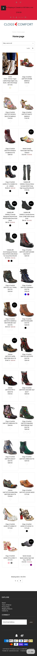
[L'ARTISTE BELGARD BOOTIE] (27, 309)
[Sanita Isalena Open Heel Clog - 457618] (27, 543)
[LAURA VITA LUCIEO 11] (10, 546)
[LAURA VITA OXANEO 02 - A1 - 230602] (10, 171)
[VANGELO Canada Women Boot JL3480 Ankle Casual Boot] (27, 205)
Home (14, 32)
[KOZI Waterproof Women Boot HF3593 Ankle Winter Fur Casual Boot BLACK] (10, 237)
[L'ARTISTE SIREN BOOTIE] (10, 412)
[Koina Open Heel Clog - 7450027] (27, 137)
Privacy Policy (5, 607)
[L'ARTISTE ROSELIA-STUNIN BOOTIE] (10, 136)
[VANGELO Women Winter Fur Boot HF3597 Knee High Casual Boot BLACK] (27, 172)
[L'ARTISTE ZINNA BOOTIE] (27, 447)
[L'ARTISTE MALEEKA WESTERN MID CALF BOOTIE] (27, 412)
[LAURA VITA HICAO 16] (27, 514)
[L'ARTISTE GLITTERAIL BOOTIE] (10, 276)
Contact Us (5, 611)
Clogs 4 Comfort (21, 649)
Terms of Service (6, 605)
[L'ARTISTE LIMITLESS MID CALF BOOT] (27, 240)
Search (4, 603)
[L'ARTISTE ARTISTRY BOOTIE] (27, 345)
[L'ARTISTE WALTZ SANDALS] (27, 103)
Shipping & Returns (7, 609)
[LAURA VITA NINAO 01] (10, 514)
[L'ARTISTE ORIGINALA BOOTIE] (27, 276)
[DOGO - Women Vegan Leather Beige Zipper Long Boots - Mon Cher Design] (10, 63)
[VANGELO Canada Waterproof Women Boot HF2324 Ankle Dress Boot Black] (10, 205)
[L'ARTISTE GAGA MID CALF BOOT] (27, 378)
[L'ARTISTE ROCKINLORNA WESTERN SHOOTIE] (10, 481)
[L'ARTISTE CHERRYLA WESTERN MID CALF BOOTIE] (10, 309)
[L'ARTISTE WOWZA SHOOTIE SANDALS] (10, 103)
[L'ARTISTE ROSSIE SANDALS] (27, 60)
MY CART (22, 17)
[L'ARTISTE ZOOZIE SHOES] (27, 481)
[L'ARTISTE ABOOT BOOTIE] (10, 447)
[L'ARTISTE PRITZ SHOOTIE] (10, 378)
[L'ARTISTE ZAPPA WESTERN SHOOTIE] (10, 345)
